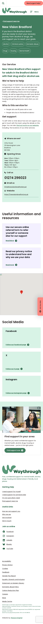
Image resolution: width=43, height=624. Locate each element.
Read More (10, 241)
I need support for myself (11, 492)
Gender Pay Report (9, 576)
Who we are (6, 514)
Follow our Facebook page (16, 345)
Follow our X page (12, 369)
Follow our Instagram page (16, 393)
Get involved (6, 518)
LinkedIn (9, 540)
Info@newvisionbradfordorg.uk (15, 187)
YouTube (9, 549)
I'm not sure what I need (11, 498)
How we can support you (11, 511)
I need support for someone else (14, 495)
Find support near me (10, 501)
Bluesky (9, 544)
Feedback (5, 572)
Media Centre (7, 601)
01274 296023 (15, 177)
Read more (10, 265)
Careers (5, 594)
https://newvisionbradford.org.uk (16, 194)
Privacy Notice (7, 565)
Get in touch (6, 521)
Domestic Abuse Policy (10, 587)
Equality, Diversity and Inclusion (13, 579)
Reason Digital (16, 618)
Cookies (5, 569)
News (4, 598)
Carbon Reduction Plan (10, 590)
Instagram (10, 536)
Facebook (10, 532)
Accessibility (6, 561)
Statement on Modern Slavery (13, 583)
